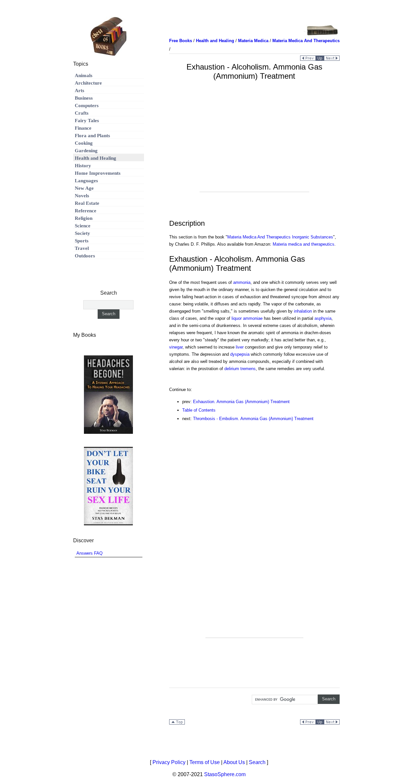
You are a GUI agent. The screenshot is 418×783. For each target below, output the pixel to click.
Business (84, 98)
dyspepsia (239, 354)
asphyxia (322, 318)
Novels (82, 195)
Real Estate (87, 203)
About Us (234, 762)
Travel (82, 248)
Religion (83, 218)
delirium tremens (240, 368)
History (83, 165)
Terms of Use (204, 762)
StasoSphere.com (225, 774)
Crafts (81, 113)
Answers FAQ (89, 553)
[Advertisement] (254, 146)
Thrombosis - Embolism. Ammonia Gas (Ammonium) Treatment (253, 418)
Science (82, 225)
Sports (81, 240)
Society (82, 233)
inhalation (303, 311)
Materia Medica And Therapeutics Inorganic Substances (280, 237)
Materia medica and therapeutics (303, 244)
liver (240, 347)
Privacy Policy (169, 762)
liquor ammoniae (247, 318)
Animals (83, 75)
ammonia (241, 282)
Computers (87, 105)
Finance (83, 128)
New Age (84, 188)
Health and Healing (95, 158)
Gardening (86, 150)
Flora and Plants (92, 135)
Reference (85, 210)
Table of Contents (199, 410)
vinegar (176, 347)
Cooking (84, 143)
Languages (86, 180)
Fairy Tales (87, 120)
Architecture (88, 83)
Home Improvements (98, 173)
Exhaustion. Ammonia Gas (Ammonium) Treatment (241, 401)
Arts (79, 90)
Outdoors (85, 255)
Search (257, 762)
